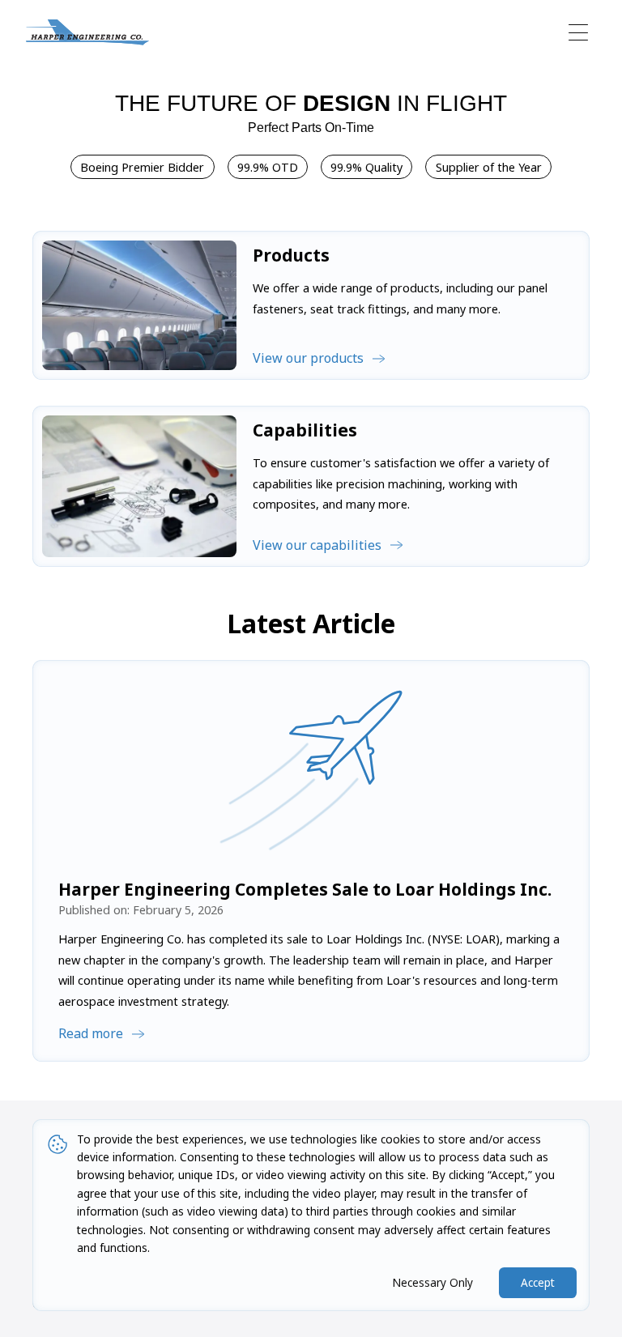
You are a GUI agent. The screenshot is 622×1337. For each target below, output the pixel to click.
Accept (538, 1282)
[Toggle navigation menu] (578, 32)
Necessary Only (432, 1282)
